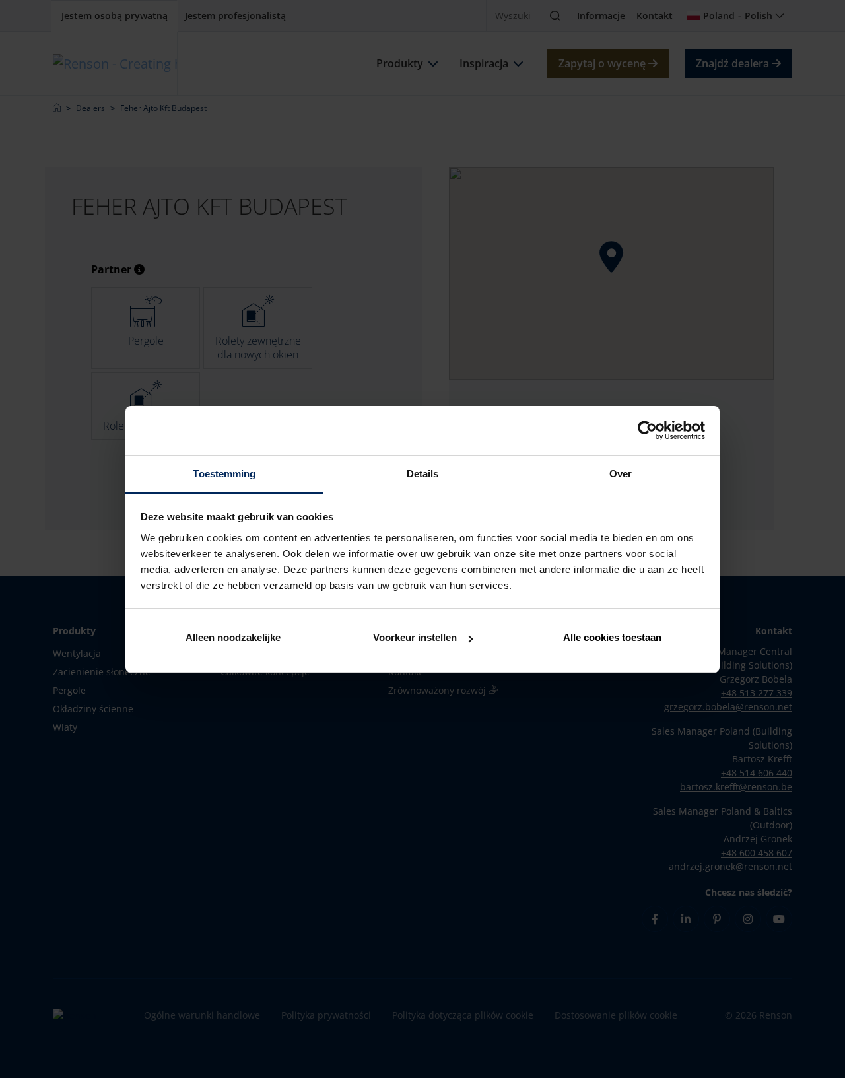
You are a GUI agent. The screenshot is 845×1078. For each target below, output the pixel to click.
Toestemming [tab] (224, 473)
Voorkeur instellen (415, 637)
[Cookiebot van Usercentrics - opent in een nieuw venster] (647, 430)
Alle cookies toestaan (612, 637)
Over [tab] (620, 473)
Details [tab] (423, 473)
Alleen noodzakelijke (233, 637)
